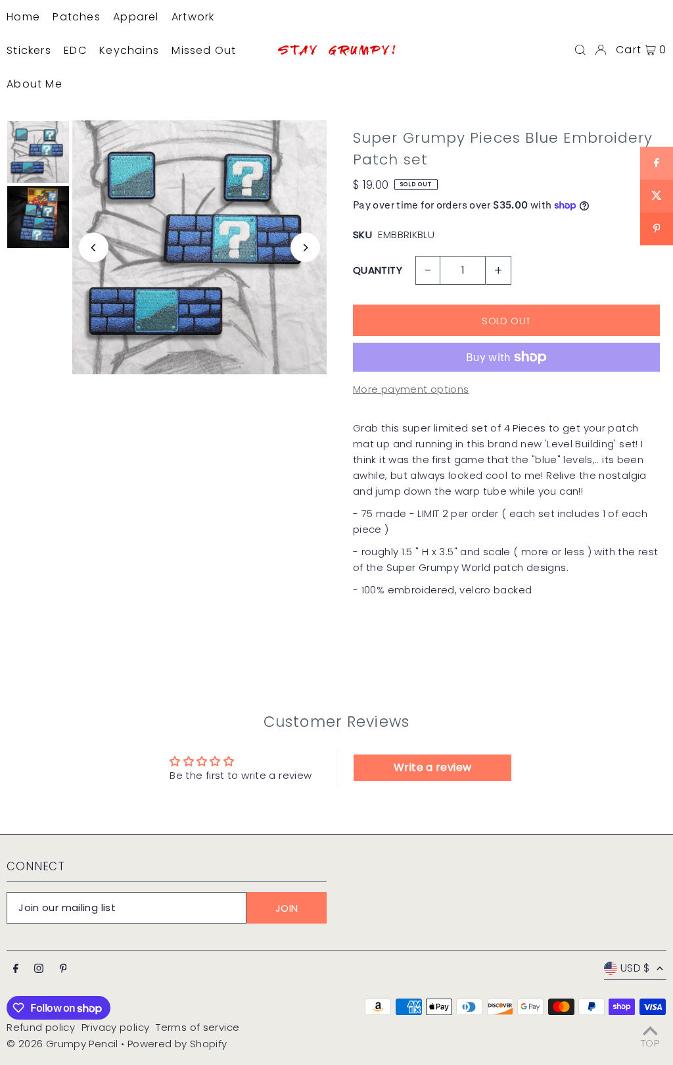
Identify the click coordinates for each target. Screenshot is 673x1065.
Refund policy (41, 1027)
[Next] (305, 247)
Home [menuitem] (23, 16)
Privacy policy (115, 1027)
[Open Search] (580, 50)
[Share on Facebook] (656, 163)
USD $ (635, 968)
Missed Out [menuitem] (204, 50)
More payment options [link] (411, 389)
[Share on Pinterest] (656, 228)
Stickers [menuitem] (29, 50)
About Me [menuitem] (34, 83)
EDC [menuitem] (75, 50)
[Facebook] (15, 969)
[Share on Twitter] (656, 196)
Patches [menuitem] (76, 16)
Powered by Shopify (177, 1044)
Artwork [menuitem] (193, 16)
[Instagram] (38, 969)
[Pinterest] (63, 969)
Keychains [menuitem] (129, 50)
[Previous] (93, 247)
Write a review (432, 767)
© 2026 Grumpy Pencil (62, 1044)
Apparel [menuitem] (135, 16)
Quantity (377, 270)
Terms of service (197, 1027)
